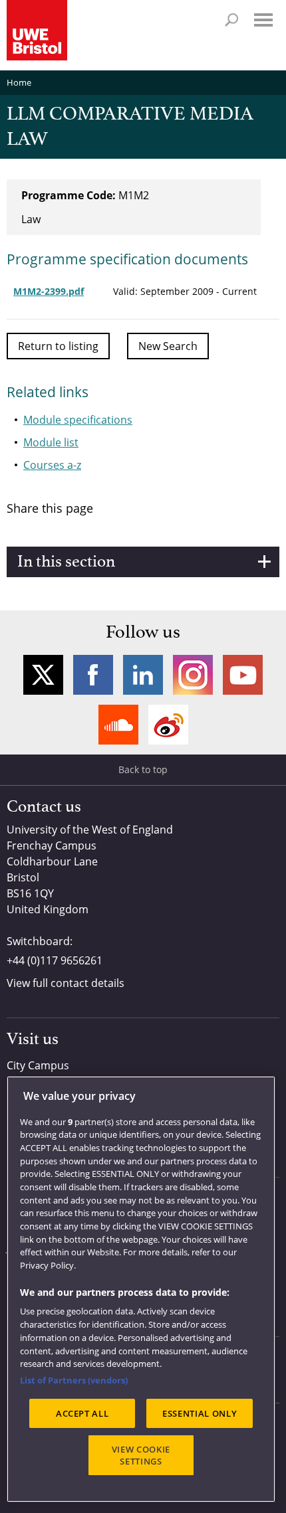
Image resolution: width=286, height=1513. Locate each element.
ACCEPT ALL (82, 1413)
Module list (50, 442)
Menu (263, 20)
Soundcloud (118, 725)
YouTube (243, 675)
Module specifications (77, 419)
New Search (168, 346)
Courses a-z (52, 465)
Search (231, 20)
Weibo (168, 725)
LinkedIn (143, 675)
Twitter (43, 675)
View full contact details (65, 983)
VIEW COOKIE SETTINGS (141, 1455)
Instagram (193, 675)
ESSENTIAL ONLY (199, 1413)
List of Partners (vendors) (74, 1380)
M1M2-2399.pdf (48, 291)
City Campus (38, 1065)
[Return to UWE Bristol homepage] (37, 30)
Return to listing (58, 346)
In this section (66, 562)
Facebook (93, 675)
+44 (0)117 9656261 (54, 960)
